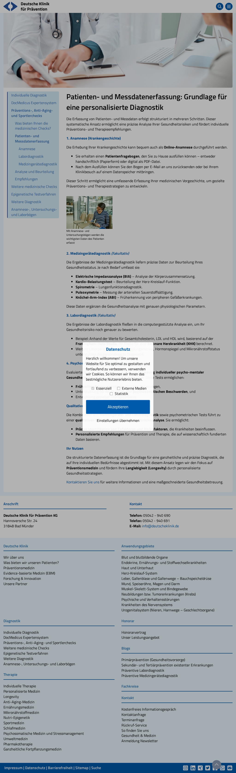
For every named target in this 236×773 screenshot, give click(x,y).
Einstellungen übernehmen (118, 420)
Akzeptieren (118, 407)
